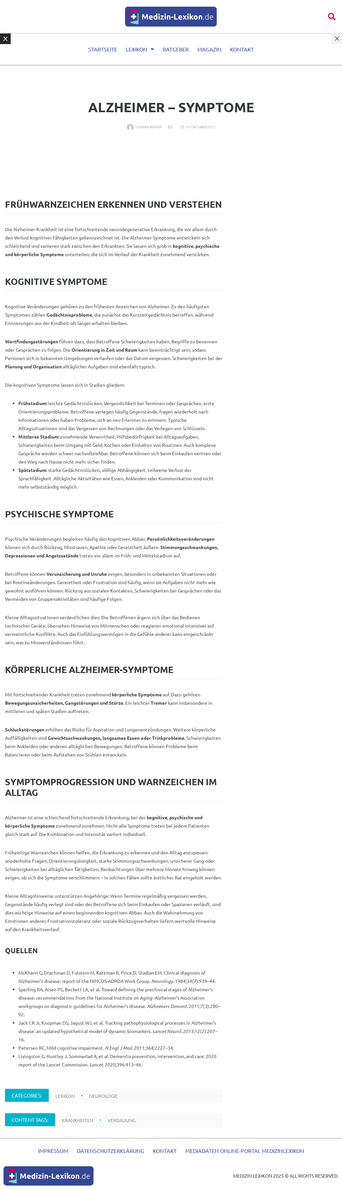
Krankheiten (77, 1120)
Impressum (53, 1150)
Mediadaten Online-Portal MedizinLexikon (244, 1150)
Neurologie (103, 1096)
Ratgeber (176, 49)
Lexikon (136, 49)
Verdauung (122, 1120)
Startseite (102, 49)
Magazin (209, 49)
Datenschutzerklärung (110, 1150)
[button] (332, 16)
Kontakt (242, 49)
